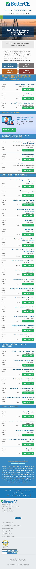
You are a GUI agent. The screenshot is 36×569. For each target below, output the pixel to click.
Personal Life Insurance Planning (24, 307)
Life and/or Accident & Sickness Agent (22, 103)
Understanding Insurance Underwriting (22, 388)
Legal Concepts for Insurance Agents (23, 369)
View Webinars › (9, 129)
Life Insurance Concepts (27, 191)
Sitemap (23, 560)
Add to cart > (28, 89)
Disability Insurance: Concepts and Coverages (25, 210)
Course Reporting (8, 536)
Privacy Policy (6, 531)
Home (12, 559)
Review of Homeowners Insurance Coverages (20, 397)
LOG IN (8, 491)
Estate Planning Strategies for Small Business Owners (23, 250)
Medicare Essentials (28, 154)
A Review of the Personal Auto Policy (23, 351)
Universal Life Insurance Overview (24, 335)
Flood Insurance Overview (26, 164)
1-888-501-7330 (25, 10)
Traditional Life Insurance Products (23, 200)
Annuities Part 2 (29, 229)
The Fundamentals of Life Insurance (23, 260)
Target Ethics (30, 449)
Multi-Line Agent (29, 94)
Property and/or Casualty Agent (24, 84)
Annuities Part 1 (29, 220)
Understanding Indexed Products (24, 316)
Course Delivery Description (11, 525)
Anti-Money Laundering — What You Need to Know (21, 180)
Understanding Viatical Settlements (23, 325)
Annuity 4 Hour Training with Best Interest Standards (23, 142)
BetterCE (18, 4)
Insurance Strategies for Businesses (23, 279)
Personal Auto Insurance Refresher (23, 379)
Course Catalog (7, 523)
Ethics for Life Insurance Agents (24, 430)
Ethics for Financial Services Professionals (21, 421)
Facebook (18, 518)
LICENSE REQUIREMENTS (18, 495)
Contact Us (14, 560)
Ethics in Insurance (28, 412)
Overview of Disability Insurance (24, 298)
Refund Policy (7, 533)
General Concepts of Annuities (25, 270)
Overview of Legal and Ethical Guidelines (21, 439)
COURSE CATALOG (22, 491)
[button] (1, 17)
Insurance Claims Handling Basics (24, 360)
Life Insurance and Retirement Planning (22, 288)
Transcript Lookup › (10, 71)
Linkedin (16, 518)
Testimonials (21, 559)
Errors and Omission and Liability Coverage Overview (24, 239)
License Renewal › (26, 65)
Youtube (20, 518)
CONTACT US (17, 493)
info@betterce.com (7, 511)
